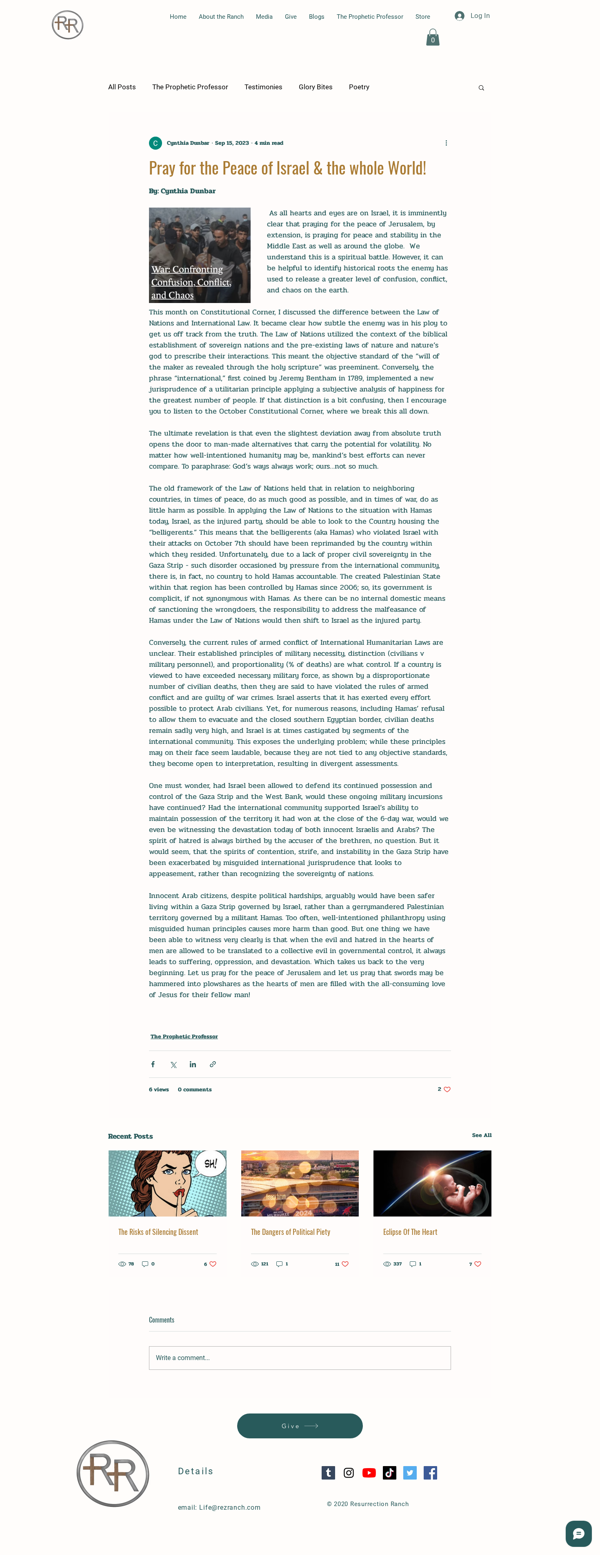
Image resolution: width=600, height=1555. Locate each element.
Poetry (359, 87)
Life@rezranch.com (230, 1507)
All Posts (122, 87)
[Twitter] (410, 1473)
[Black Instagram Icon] (349, 1473)
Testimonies (263, 87)
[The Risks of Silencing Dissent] (168, 1183)
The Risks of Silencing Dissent (158, 1231)
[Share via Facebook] (153, 1064)
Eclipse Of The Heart (410, 1231)
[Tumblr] (328, 1473)
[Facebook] (430, 1473)
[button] (433, 37)
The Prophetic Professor (190, 87)
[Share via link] (213, 1064)
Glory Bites (316, 87)
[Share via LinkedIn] (193, 1064)
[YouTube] (369, 1473)
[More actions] (446, 143)
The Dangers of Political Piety (290, 1231)
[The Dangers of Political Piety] (300, 1183)
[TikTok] (389, 1473)
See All (482, 1135)
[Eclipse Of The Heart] (432, 1183)
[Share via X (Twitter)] (173, 1064)
